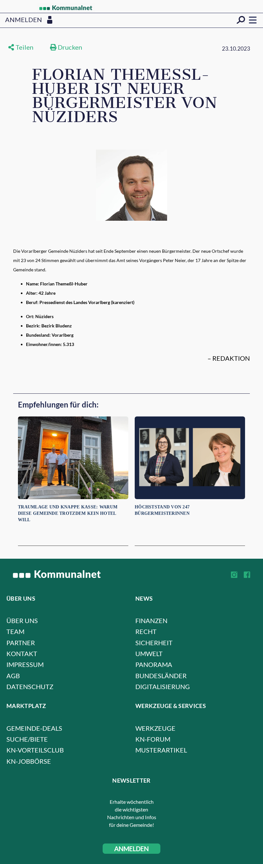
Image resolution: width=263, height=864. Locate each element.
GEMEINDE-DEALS (34, 728)
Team (15, 631)
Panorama (153, 664)
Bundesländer (161, 675)
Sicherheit (154, 642)
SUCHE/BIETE (27, 739)
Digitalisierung (162, 686)
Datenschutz (29, 686)
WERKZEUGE (155, 728)
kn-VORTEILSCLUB (35, 750)
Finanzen (151, 620)
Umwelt (149, 653)
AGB (13, 675)
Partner (20, 642)
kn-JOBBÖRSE (28, 761)
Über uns (22, 620)
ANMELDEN (131, 848)
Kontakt (21, 653)
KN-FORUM (152, 739)
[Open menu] (253, 20)
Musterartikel (161, 750)
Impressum (25, 664)
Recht (146, 631)
